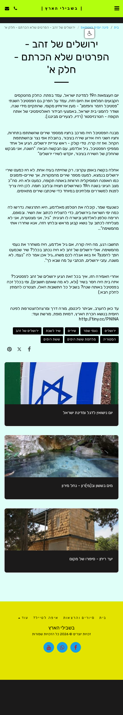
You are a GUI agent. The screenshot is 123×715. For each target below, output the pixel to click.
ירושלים (110, 331)
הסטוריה (109, 339)
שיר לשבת (53, 331)
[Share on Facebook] (29, 349)
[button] (117, 8)
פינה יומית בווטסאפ (94, 27)
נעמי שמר (90, 331)
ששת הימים (51, 339)
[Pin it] (9, 349)
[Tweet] (19, 349)
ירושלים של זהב (27, 331)
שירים (72, 331)
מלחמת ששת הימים (81, 339)
